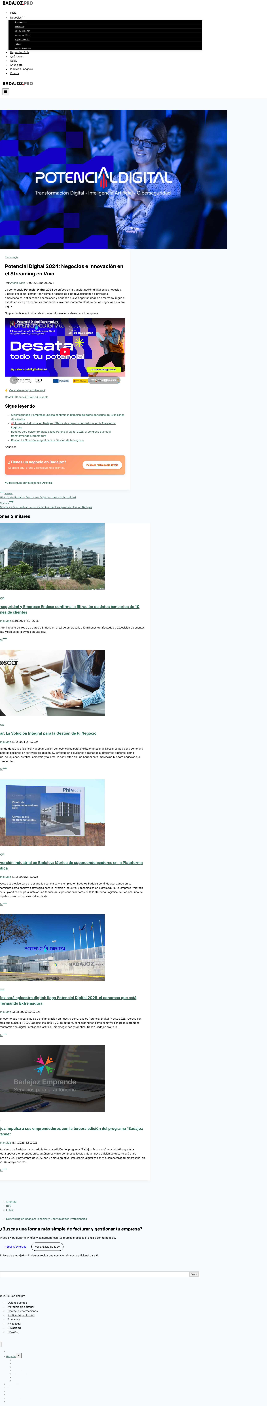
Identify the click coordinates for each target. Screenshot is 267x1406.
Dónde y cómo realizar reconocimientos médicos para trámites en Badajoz (46, 505)
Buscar (194, 1274)
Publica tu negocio (21, 69)
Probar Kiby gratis (15, 1246)
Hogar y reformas (22, 39)
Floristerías (19, 26)
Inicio (13, 12)
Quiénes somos (17, 1302)
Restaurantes (20, 22)
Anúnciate (16, 64)
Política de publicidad (21, 1315)
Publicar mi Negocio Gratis (102, 464)
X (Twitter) (31, 397)
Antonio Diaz (17, 282)
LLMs (9, 1210)
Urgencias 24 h (19, 52)
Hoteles (18, 44)
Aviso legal (14, 1323)
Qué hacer (16, 56)
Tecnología (11, 257)
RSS (8, 1205)
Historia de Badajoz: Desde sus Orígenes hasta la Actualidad (38, 495)
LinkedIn (43, 397)
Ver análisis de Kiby (47, 1246)
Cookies (13, 1332)
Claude (20, 397)
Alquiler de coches (23, 48)
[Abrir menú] (5, 91)
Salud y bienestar (22, 31)
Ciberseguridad (15, 482)
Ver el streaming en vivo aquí (27, 390)
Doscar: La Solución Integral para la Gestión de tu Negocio (47, 440)
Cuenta (14, 73)
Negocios (11, 1356)
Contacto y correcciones (23, 1311)
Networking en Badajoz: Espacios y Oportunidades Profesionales (46, 1218)
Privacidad (14, 1327)
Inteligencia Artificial (39, 482)
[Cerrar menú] (1, 1344)
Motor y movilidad (22, 35)
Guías (13, 60)
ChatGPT (10, 397)
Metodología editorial (21, 1306)
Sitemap (11, 1201)
